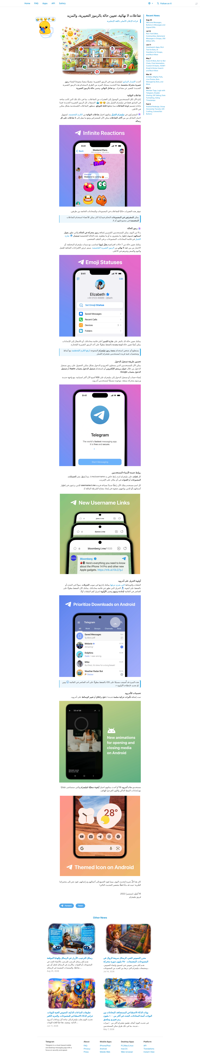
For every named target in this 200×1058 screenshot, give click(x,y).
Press (86, 1052)
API (53, 3)
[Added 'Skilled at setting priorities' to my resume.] (100, 636)
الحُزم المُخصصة (76, 114)
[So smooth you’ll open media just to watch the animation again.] (100, 742)
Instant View (149, 1052)
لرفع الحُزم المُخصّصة (81, 350)
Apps (44, 3)
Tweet (80, 906)
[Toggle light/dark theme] (196, 3)
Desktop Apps (127, 1041)
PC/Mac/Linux (127, 1045)
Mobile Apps (106, 1041)
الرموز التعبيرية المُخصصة (103, 247)
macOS (124, 1049)
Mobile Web (105, 1052)
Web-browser (127, 1052)
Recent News (153, 15)
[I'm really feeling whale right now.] (100, 296)
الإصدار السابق (129, 81)
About (86, 1041)
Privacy (87, 1049)
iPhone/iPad (105, 1045)
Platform (148, 1041)
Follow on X (166, 3)
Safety (62, 3)
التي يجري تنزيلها (117, 585)
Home (27, 3)
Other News (100, 917)
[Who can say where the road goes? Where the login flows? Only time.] (100, 425)
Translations (149, 1049)
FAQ (36, 3)
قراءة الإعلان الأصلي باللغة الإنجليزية (122, 21)
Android (103, 1049)
